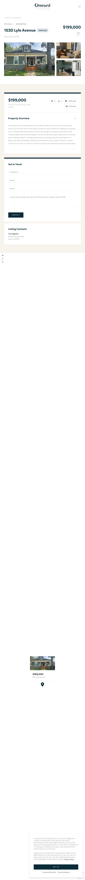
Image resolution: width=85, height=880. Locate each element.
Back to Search (13, 18)
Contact (16, 215)
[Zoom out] (2, 258)
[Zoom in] (2, 255)
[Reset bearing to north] (2, 262)
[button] (42, 684)
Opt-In (56, 867)
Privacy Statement (64, 872)
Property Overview (18, 118)
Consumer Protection (49, 872)
